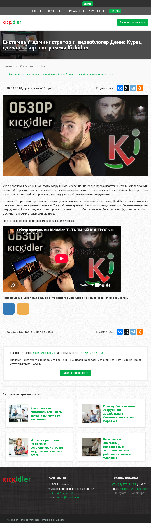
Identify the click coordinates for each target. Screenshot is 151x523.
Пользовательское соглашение (36, 519)
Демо (88, 4)
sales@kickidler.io (44, 352)
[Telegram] (133, 88)
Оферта (59, 519)
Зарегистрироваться (132, 22)
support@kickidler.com (134, 488)
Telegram (120, 493)
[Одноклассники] (140, 88)
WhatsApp (137, 493)
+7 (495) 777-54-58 (91, 352)
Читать (115, 11)
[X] (126, 88)
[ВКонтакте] (120, 88)
